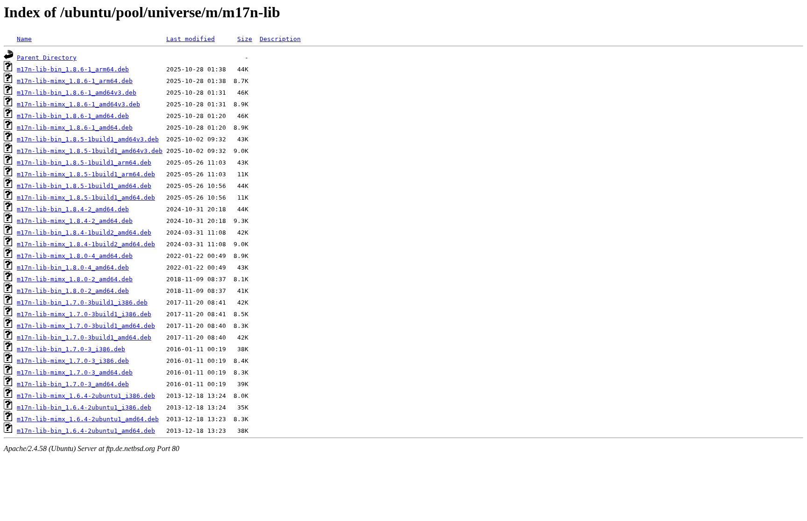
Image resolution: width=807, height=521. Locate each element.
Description (280, 38)
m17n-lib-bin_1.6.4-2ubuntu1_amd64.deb (86, 430)
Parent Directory (47, 57)
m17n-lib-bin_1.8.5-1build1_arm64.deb (84, 162)
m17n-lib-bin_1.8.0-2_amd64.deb (73, 290)
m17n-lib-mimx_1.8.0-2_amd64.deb (75, 279)
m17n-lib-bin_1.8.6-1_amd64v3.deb (76, 92)
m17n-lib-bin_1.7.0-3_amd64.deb (73, 384)
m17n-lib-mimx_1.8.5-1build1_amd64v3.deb (90, 150)
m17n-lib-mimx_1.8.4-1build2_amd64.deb (86, 244)
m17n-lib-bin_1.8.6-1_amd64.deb (73, 115)
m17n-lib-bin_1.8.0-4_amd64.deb (73, 267)
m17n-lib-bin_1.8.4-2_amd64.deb (73, 209)
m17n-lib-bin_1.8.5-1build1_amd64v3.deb (88, 139)
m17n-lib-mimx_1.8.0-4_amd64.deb (75, 255)
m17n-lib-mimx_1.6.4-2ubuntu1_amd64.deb (88, 419)
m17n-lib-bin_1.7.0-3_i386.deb (71, 349)
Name (24, 38)
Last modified (190, 38)
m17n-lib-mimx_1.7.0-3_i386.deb (73, 360)
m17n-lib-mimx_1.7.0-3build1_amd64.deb (86, 325)
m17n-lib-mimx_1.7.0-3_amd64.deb (75, 372)
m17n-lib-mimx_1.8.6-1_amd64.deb (75, 127)
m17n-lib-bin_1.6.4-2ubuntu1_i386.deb (84, 407)
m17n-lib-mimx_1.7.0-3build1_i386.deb (84, 314)
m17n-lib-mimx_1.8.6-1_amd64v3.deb (78, 104)
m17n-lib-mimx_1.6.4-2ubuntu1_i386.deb (86, 395)
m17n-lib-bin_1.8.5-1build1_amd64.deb (84, 185)
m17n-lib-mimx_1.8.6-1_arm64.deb (75, 80)
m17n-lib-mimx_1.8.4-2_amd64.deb (75, 220)
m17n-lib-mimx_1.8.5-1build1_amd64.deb (86, 197)
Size (244, 38)
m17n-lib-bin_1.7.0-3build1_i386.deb (82, 302)
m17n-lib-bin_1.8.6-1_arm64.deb (73, 69)
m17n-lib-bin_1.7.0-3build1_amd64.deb (84, 337)
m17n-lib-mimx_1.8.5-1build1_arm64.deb (86, 174)
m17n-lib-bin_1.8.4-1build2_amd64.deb (84, 232)
